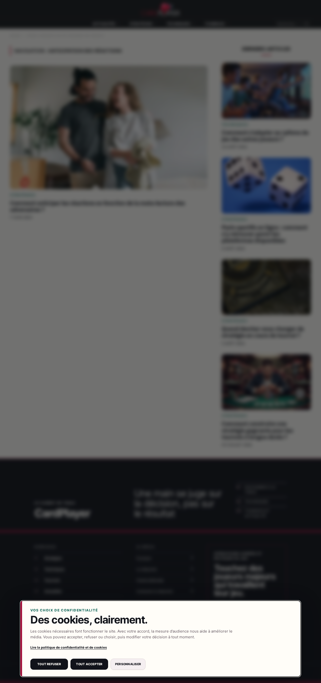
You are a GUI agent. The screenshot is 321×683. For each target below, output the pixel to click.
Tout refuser (49, 664)
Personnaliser (128, 664)
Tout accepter (89, 664)
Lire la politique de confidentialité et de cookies (68, 647)
